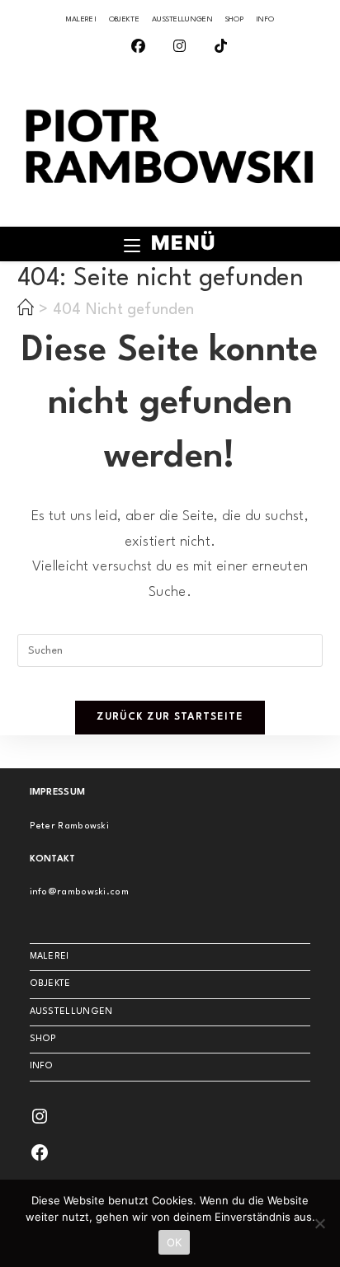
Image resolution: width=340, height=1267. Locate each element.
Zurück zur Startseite (170, 717)
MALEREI (81, 19)
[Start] (25, 310)
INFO (265, 19)
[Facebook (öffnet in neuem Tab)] (129, 48)
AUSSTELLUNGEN (182, 19)
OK (174, 1242)
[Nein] (319, 1223)
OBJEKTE (124, 19)
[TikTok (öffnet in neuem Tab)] (211, 48)
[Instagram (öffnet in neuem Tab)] (170, 48)
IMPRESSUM (58, 792)
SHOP (234, 19)
